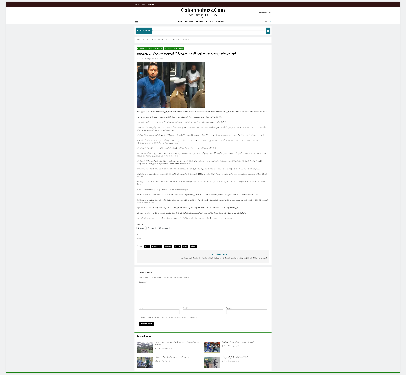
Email (185, 308)
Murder (177, 246)
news (185, 246)
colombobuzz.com (203, 9)
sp (140, 59)
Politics (209, 21)
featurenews (156, 246)
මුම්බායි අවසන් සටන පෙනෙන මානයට (238, 342)
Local (175, 48)
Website (229, 308)
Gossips (199, 21)
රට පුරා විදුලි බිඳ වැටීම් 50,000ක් (235, 357)
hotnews (168, 246)
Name (141, 308)
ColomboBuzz (141, 48)
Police (181, 48)
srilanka (193, 246)
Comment (143, 282)
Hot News (189, 21)
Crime (150, 48)
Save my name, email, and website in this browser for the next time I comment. (169, 317)
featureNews (158, 48)
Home (180, 21)
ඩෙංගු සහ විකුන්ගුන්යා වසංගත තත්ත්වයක (172, 357)
